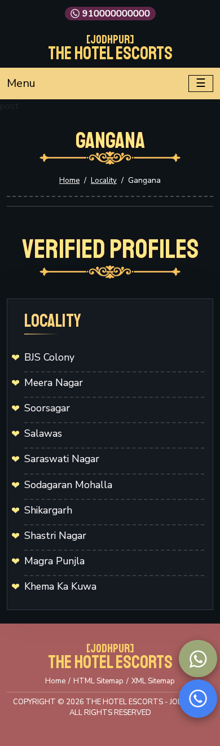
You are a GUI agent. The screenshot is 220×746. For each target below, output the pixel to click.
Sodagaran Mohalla (68, 485)
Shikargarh (48, 510)
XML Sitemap (153, 681)
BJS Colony (49, 357)
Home (69, 180)
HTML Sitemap (98, 681)
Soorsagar (47, 408)
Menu (21, 83)
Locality (104, 180)
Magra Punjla (54, 561)
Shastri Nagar (55, 535)
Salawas (43, 433)
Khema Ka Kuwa (60, 586)
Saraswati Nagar (61, 459)
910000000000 (116, 13)
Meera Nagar (53, 382)
